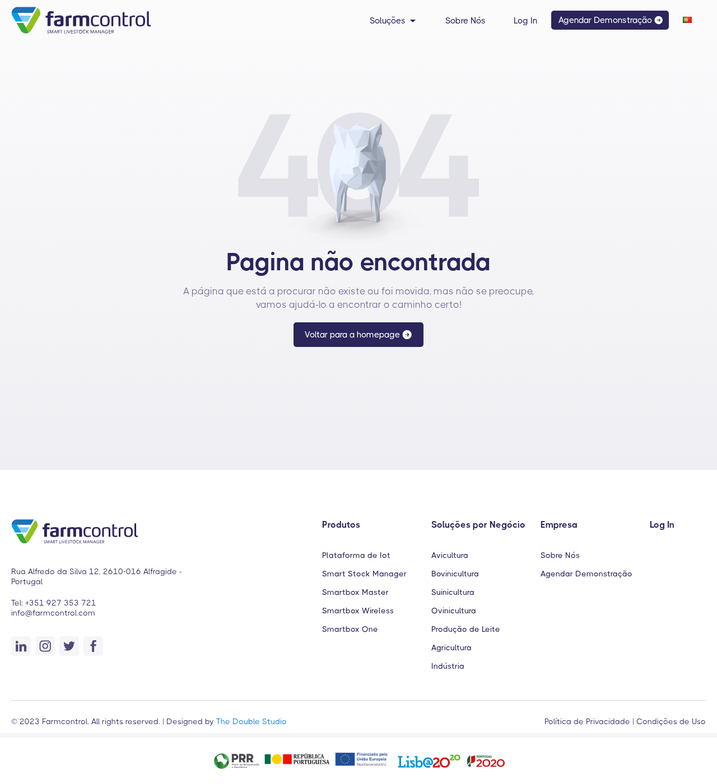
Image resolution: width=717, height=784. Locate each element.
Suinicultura (452, 592)
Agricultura (451, 647)
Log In (662, 524)
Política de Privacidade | (589, 721)
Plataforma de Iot (356, 555)
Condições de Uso (670, 721)
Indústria (447, 665)
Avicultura (449, 555)
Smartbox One (350, 629)
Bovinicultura (455, 573)
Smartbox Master (355, 592)
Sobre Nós (560, 555)
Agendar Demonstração (586, 573)
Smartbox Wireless (358, 610)
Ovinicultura (453, 610)
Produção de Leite (465, 629)
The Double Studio (251, 721)
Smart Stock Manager (364, 573)
